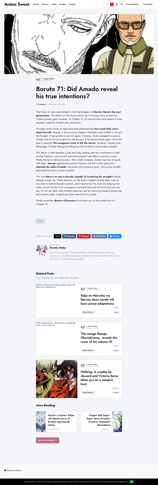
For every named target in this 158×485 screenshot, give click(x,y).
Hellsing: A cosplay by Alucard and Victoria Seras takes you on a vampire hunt (99, 378)
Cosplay (115, 392)
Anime (40, 221)
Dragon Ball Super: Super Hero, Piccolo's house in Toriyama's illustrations (98, 420)
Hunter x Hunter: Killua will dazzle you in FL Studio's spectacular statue (61, 420)
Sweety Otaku (48, 78)
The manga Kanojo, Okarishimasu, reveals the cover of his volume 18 (99, 338)
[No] (155, 482)
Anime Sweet (16, 4)
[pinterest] (112, 4)
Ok (132, 482)
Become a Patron (14, 470)
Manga (116, 350)
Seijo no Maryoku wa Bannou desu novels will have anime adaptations (97, 299)
